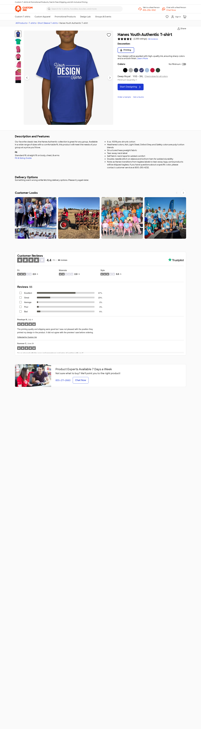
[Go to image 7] (18, 79)
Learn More (142, 58)
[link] (24, 9)
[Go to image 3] (18, 49)
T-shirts (32, 23)
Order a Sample (124, 97)
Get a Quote (138, 97)
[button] (176, 10)
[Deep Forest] (158, 70)
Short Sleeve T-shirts (48, 23)
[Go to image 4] (18, 57)
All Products (21, 23)
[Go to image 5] (18, 64)
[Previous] (177, 193)
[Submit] (49, 9)
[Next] (183, 193)
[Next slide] (110, 78)
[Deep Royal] (141, 70)
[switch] (184, 64)
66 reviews (153, 39)
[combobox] (84, 9)
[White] (120, 70)
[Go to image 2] (18, 41)
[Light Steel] (131, 70)
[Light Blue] (147, 70)
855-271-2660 (63, 380)
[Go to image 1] (18, 34)
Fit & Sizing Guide (23, 158)
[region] (100, 218)
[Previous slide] (27, 78)
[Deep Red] (152, 70)
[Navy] (136, 70)
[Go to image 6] (18, 72)
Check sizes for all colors (156, 76)
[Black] (125, 70)
